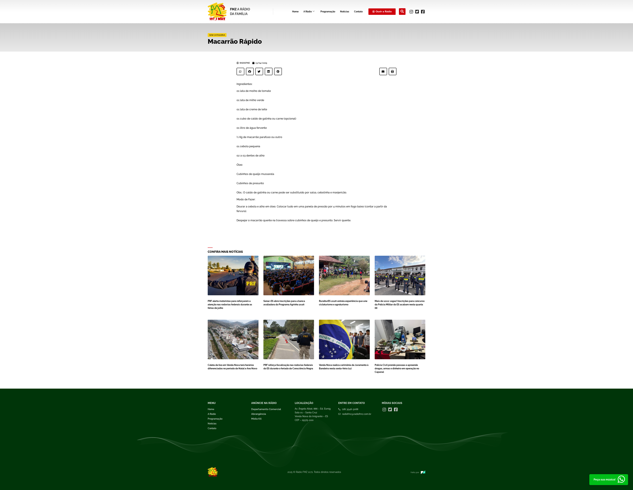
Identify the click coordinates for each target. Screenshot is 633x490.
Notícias (344, 11)
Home (295, 11)
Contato (358, 11)
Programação (327, 11)
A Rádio (307, 11)
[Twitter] (417, 11)
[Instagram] (411, 11)
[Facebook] (422, 11)
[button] (402, 11)
